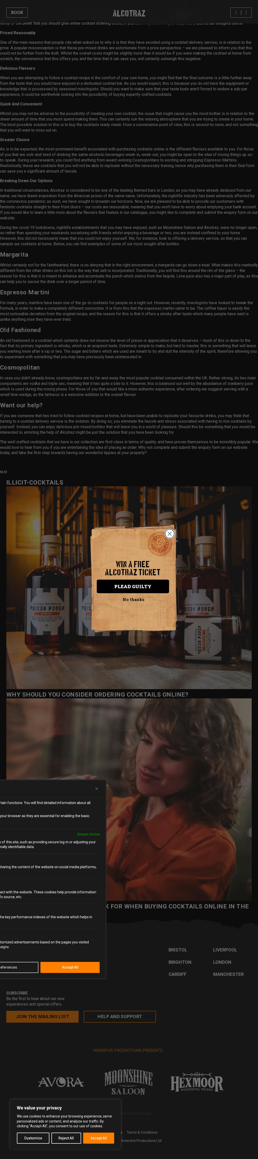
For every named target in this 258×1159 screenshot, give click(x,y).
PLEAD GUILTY (132, 586)
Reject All (66, 1138)
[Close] (97, 789)
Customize (33, 1138)
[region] (65, 1124)
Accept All (98, 1138)
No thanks (133, 599)
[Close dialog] (169, 533)
